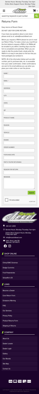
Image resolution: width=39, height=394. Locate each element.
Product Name (9, 118)
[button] (19, 15)
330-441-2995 (11, 226)
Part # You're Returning (12, 162)
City (5, 95)
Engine (6, 140)
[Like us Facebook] (5, 246)
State (6, 103)
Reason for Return (11, 169)
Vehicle (6, 132)
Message (7, 177)
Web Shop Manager (23, 391)
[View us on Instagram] (9, 246)
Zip (5, 110)
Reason (6, 125)
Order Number (9, 147)
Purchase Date (9, 155)
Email (6, 81)
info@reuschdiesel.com (14, 237)
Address (7, 88)
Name (6, 73)
